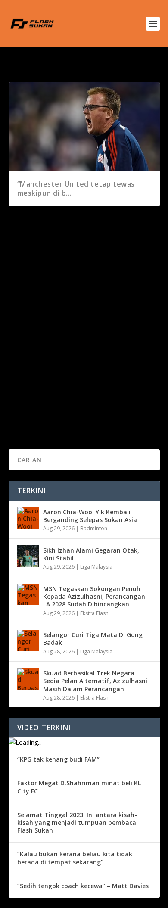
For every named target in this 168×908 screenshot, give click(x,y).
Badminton (93, 528)
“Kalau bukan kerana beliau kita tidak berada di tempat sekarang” (74, 858)
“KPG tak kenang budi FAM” (58, 759)
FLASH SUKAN (41, 357)
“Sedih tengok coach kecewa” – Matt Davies (83, 886)
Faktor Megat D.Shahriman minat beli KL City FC (79, 787)
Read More (39, 411)
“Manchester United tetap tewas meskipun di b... (76, 188)
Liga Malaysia (96, 566)
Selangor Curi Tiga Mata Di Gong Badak (93, 639)
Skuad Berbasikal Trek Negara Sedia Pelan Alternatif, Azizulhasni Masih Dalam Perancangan (95, 681)
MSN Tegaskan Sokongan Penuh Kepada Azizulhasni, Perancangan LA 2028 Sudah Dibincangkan (94, 596)
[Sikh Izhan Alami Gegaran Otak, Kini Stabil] (28, 556)
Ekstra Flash (94, 613)
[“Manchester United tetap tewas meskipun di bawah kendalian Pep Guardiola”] (84, 265)
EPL (104, 357)
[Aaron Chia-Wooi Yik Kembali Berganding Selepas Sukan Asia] (28, 518)
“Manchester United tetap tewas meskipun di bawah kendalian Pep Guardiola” (79, 335)
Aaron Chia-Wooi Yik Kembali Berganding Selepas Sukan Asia (90, 516)
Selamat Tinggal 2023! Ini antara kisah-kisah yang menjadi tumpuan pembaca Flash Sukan (77, 822)
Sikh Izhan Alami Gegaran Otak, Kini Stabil (91, 554)
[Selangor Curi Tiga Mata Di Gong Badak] (28, 640)
